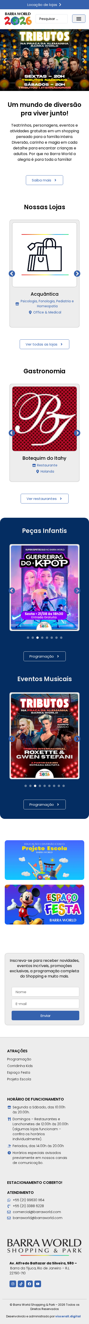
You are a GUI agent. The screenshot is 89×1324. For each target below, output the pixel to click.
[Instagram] (12, 1284)
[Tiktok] (21, 1284)
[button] (78, 19)
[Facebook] (29, 1284)
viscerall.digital (68, 1316)
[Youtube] (37, 1284)
